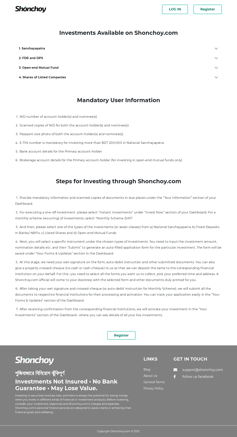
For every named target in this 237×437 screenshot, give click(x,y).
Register (207, 9)
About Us (150, 376)
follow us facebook (197, 377)
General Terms (154, 382)
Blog (146, 369)
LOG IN (175, 9)
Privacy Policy (153, 388)
